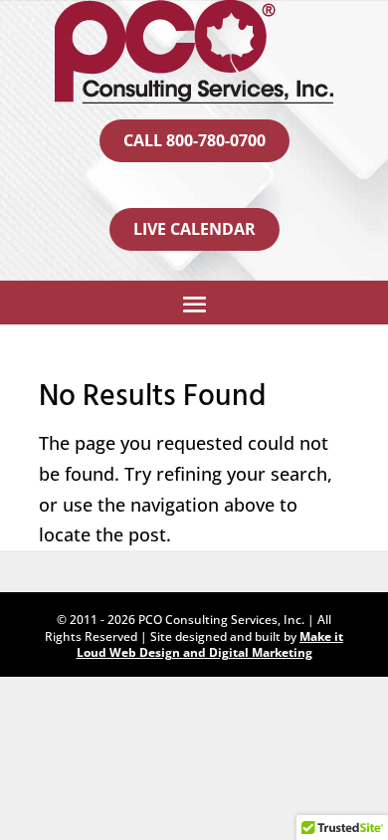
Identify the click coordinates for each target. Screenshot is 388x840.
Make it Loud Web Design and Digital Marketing (210, 645)
